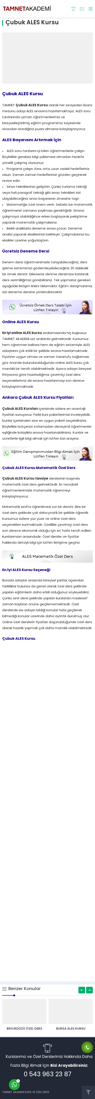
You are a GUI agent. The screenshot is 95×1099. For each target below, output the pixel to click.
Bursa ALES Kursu (71, 1029)
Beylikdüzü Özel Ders (24, 1029)
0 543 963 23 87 (47, 1075)
